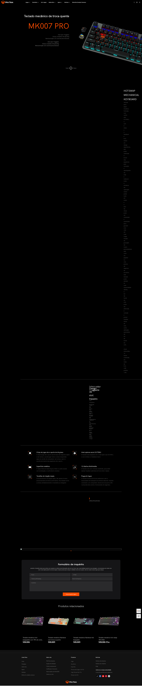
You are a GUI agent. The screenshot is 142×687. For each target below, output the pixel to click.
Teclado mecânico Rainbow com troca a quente (57, 639)
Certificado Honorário (51, 669)
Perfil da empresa (50, 661)
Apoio (23, 669)
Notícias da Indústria (101, 663)
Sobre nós (24, 667)
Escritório (73, 664)
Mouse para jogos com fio (77, 669)
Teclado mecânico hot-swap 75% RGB (108, 639)
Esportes (73, 667)
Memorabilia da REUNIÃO (52, 671)
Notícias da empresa (101, 661)
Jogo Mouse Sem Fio (76, 672)
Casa (23, 661)
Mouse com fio (74, 675)
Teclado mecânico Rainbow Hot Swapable (83, 639)
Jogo (72, 661)
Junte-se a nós (49, 674)
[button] (24, 627)
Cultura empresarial (51, 666)
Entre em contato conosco (28, 675)
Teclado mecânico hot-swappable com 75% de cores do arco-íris (32, 639)
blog (97, 666)
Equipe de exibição (51, 663)
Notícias (24, 672)
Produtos (24, 664)
